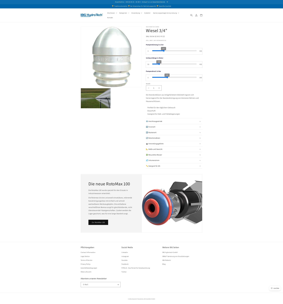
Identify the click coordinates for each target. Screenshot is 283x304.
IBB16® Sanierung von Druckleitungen (175, 256)
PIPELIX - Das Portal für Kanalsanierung (135, 268)
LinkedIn (124, 252)
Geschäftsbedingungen (89, 268)
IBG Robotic (166, 260)
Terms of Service (86, 260)
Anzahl (148, 84)
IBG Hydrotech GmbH (170, 252)
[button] (112, 13)
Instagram (125, 256)
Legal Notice (85, 256)
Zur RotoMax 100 (98, 222)
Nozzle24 (134, 299)
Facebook (124, 264)
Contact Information (88, 252)
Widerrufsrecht (86, 272)
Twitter (124, 272)
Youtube (124, 260)
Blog (164, 264)
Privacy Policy (85, 264)
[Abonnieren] (118, 284)
